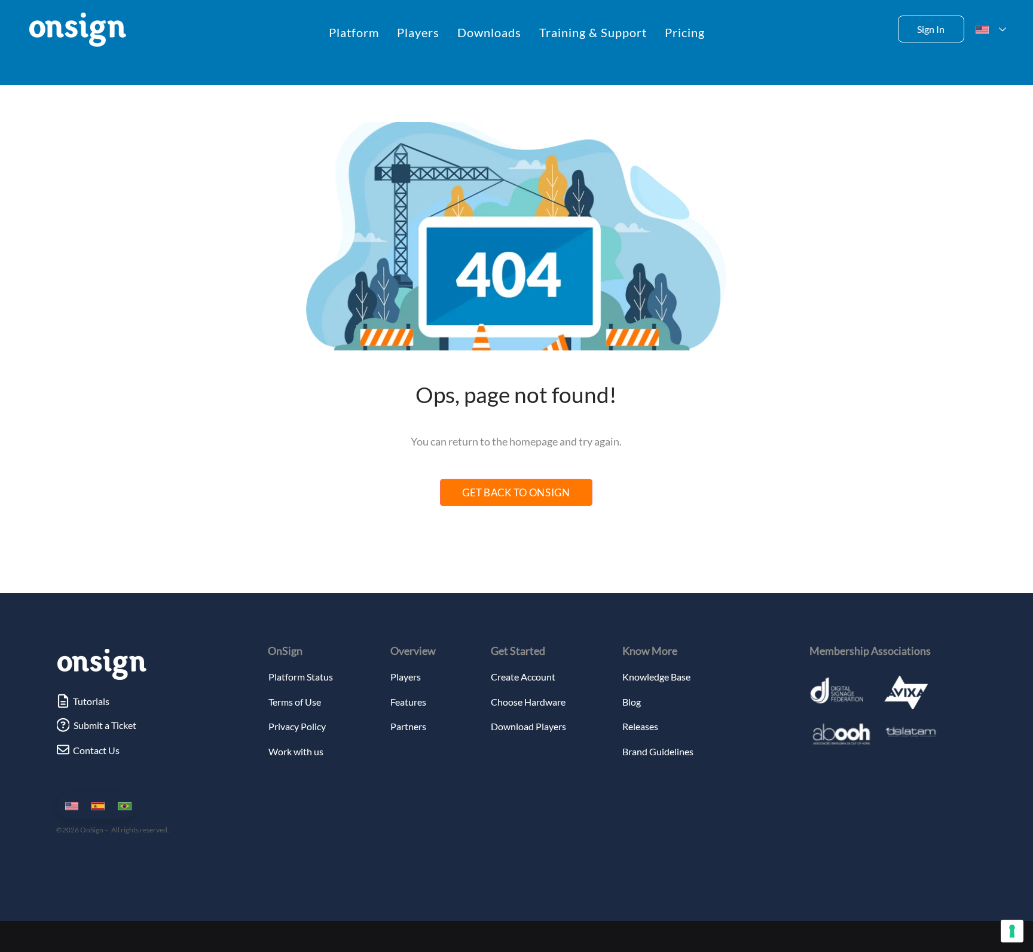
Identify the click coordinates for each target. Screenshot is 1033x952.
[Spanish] (95, 805)
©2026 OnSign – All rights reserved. (112, 829)
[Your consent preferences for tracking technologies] (1012, 931)
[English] (69, 805)
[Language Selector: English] (990, 30)
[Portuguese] (122, 805)
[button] (354, 32)
